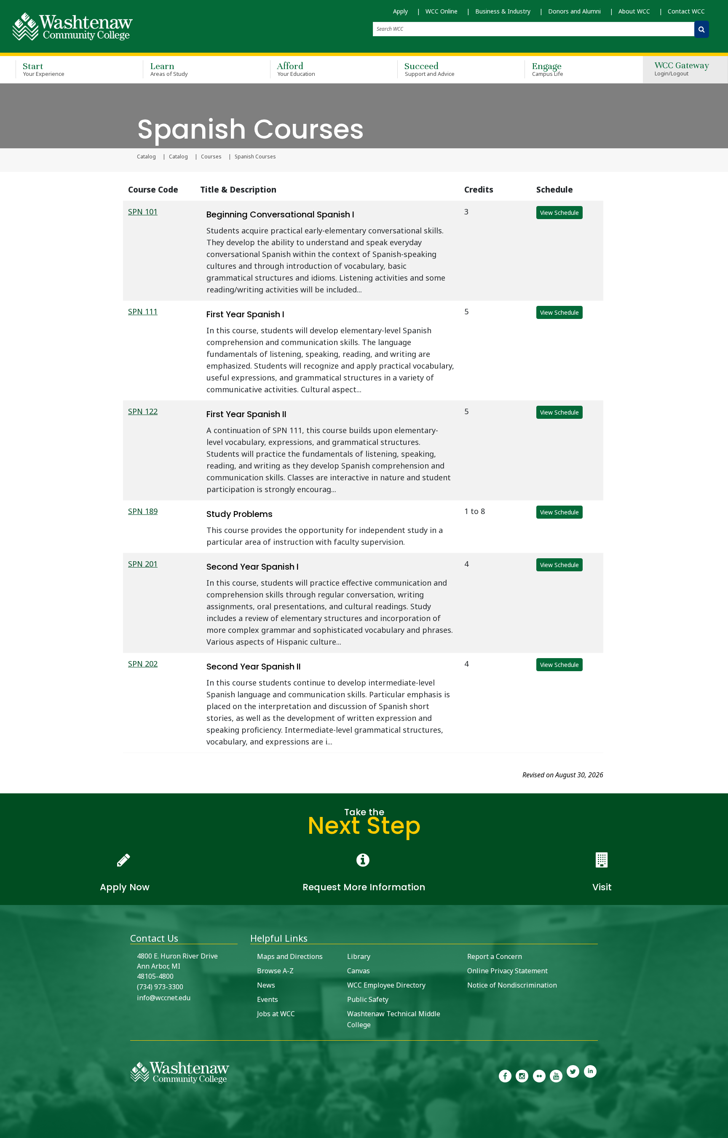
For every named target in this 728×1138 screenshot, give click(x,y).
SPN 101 (143, 211)
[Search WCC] (701, 29)
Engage (547, 69)
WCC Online (442, 11)
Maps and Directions (290, 956)
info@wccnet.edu (163, 997)
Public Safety (367, 999)
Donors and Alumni (574, 11)
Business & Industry (502, 11)
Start (43, 69)
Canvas (358, 970)
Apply (400, 11)
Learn (169, 69)
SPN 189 (143, 511)
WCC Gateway (682, 69)
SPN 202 (143, 664)
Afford (296, 69)
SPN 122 (143, 411)
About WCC (634, 11)
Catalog (146, 156)
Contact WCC (686, 11)
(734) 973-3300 (160, 986)
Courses (211, 156)
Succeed (429, 69)
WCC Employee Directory (386, 985)
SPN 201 (143, 564)
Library (358, 956)
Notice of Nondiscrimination (512, 985)
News (266, 985)
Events (267, 999)
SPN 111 (143, 311)
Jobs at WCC (276, 1013)
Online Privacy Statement (507, 970)
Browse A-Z (275, 970)
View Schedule (559, 213)
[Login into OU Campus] (5, 1130)
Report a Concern (494, 956)
